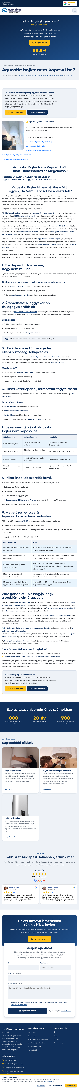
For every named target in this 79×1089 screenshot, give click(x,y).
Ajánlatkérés (58, 1043)
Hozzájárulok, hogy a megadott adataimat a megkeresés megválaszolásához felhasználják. (39, 1004)
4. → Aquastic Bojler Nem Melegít (38, 150)
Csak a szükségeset (55, 1085)
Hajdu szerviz (69, 75)
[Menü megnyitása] (74, 10)
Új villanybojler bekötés (36, 1043)
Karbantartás (32, 1050)
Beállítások (41, 1085)
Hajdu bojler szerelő (57, 75)
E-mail (14, 973)
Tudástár (11, 65)
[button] (70, 3)
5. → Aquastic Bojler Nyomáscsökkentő (16, 155)
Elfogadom (71, 1085)
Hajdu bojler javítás (44, 75)
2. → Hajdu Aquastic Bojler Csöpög (39, 142)
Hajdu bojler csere (13, 771)
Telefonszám (44, 963)
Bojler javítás (32, 1032)
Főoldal (4, 65)
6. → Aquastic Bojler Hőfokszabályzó (15, 159)
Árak (55, 1032)
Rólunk (56, 1036)
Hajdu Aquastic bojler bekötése (57, 771)
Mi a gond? (16, 983)
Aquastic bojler (23, 75)
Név (9, 963)
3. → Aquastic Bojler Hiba (35, 146)
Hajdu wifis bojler (12, 818)
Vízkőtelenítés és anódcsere (38, 1039)
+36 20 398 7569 (66, 1011)
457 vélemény (37, 877)
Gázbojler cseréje (34, 1046)
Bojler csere (32, 1036)
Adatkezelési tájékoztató (19, 1005)
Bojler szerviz (33, 75)
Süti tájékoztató (49, 1081)
